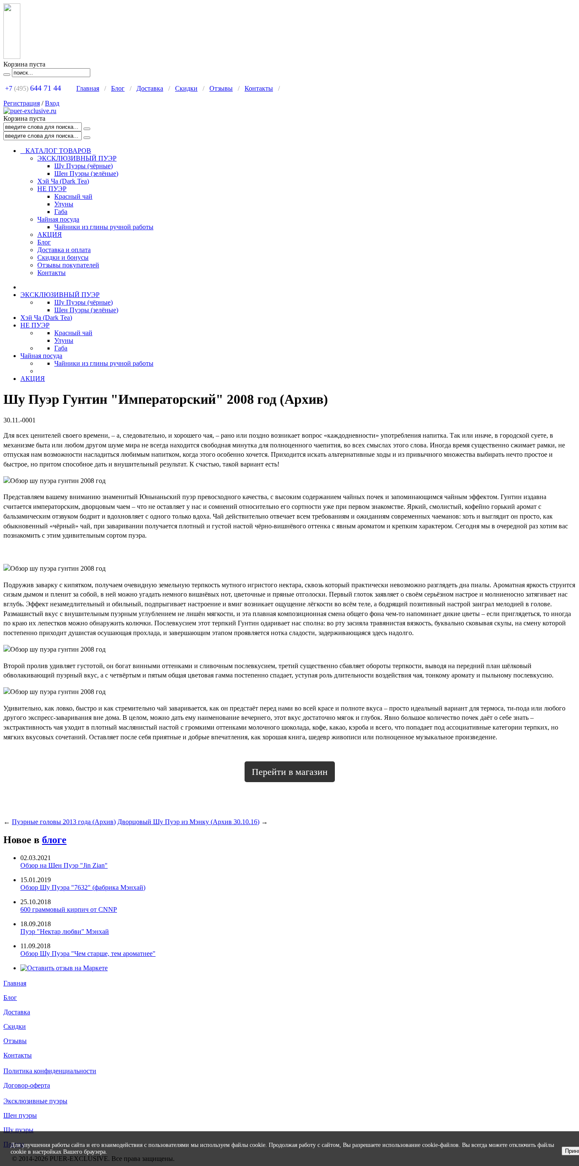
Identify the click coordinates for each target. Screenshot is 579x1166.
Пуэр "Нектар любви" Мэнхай (64, 931)
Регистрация (21, 103)
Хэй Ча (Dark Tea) (63, 181)
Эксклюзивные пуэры (35, 1101)
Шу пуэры (18, 1129)
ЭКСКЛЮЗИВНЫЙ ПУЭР (77, 158)
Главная (87, 88)
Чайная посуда (58, 219)
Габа (60, 211)
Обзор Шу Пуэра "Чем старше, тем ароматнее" (88, 953)
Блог (118, 88)
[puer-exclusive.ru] (29, 110)
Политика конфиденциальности (49, 1070)
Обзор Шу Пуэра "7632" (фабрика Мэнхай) (82, 887)
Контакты (259, 88)
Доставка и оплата (64, 249)
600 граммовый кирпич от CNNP (68, 909)
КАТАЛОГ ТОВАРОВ (55, 150)
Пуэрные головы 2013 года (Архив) (64, 821)
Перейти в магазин (290, 771)
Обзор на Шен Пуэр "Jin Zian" (64, 865)
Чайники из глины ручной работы (103, 226)
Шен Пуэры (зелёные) (86, 173)
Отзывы (221, 88)
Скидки (186, 88)
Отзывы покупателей (68, 265)
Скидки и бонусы (63, 257)
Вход (52, 103)
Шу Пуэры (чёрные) (83, 165)
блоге (54, 839)
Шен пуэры (20, 1115)
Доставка (149, 88)
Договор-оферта (26, 1085)
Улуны (63, 204)
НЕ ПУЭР (52, 188)
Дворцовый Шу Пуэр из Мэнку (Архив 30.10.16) (188, 821)
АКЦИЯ (49, 234)
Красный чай (73, 196)
